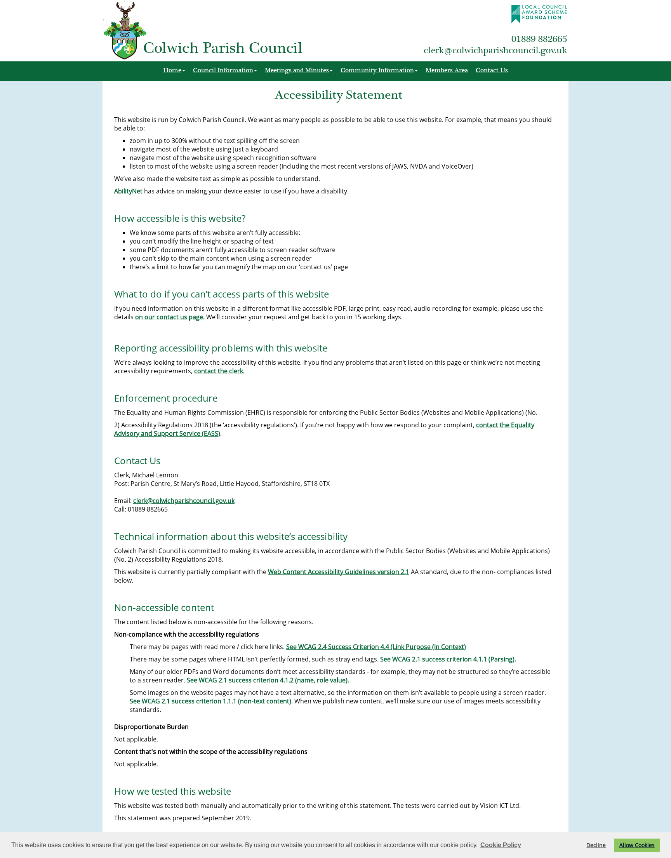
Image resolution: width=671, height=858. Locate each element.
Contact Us (492, 70)
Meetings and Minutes (297, 70)
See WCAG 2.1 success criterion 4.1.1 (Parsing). (448, 659)
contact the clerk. (219, 371)
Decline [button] (596, 845)
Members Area (447, 70)
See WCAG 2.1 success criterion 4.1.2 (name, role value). (268, 680)
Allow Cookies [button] (637, 845)
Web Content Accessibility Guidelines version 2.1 (338, 571)
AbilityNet (128, 191)
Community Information (377, 70)
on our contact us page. (170, 317)
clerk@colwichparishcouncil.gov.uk (184, 500)
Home (172, 70)
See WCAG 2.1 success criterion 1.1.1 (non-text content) (210, 701)
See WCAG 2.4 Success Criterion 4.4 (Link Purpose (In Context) (376, 646)
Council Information (223, 70)
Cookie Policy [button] (500, 845)
